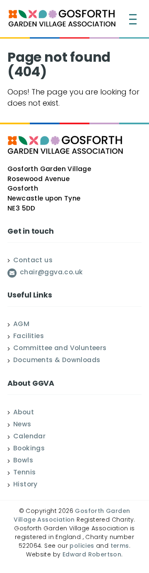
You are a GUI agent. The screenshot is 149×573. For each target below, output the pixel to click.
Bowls (23, 461)
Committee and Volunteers (60, 349)
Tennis (24, 473)
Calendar (29, 437)
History (25, 485)
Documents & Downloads (56, 361)
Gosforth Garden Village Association (72, 516)
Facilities (28, 337)
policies (82, 546)
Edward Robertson (91, 555)
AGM (21, 325)
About (23, 413)
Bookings (29, 449)
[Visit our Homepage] (62, 19)
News (22, 425)
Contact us (33, 261)
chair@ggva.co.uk (51, 273)
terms (120, 546)
